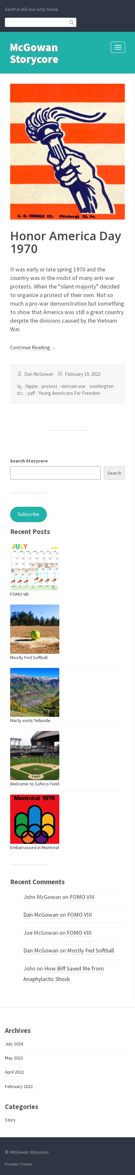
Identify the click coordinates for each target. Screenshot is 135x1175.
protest (49, 386)
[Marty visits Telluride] (34, 692)
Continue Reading (33, 347)
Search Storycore (29, 461)
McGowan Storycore (34, 53)
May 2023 (14, 1058)
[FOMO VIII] (34, 565)
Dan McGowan (40, 914)
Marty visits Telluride (30, 720)
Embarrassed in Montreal (34, 847)
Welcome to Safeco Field (34, 784)
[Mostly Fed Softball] (34, 629)
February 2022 (19, 1086)
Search (114, 473)
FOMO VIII (19, 594)
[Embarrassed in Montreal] (34, 819)
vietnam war (73, 386)
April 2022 (14, 1072)
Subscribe (28, 514)
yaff (31, 393)
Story (10, 1120)
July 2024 (14, 1044)
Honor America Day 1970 (65, 242)
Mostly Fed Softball (29, 657)
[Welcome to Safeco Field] (34, 755)
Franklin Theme (18, 1164)
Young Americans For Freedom (69, 393)
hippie (32, 386)
